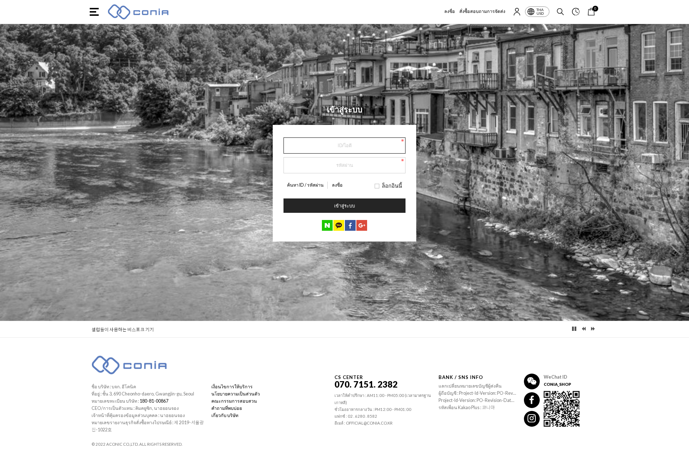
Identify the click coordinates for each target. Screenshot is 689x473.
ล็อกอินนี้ (392, 185)
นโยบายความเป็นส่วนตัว (235, 394)
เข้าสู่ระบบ (344, 206)
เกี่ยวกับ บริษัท (224, 415)
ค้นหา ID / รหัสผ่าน (305, 185)
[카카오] (338, 225)
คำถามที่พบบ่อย (226, 408)
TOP (679, 467)
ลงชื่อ (449, 11)
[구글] (361, 225)
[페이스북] (350, 225)
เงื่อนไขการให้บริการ (232, 386)
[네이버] (327, 225)
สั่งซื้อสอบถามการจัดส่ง (482, 11)
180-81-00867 (154, 401)
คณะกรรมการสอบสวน (234, 401)
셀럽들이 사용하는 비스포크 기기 (123, 329)
